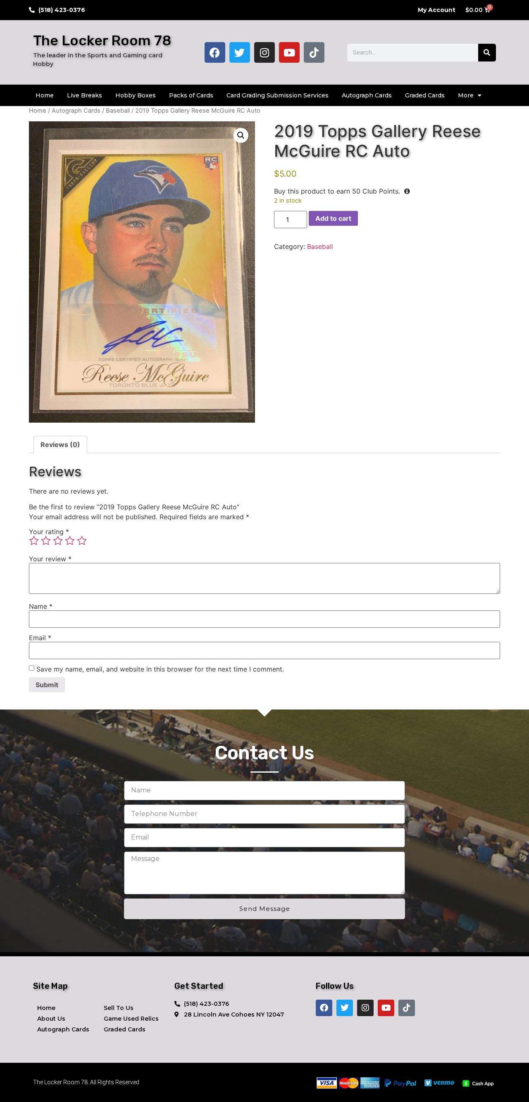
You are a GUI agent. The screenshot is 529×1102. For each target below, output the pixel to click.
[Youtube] (289, 52)
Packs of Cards (191, 95)
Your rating (49, 531)
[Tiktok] (314, 52)
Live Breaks (84, 95)
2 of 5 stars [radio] (46, 541)
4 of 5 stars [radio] (70, 541)
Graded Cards (425, 95)
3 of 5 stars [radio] (58, 541)
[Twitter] (239, 52)
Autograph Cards (367, 95)
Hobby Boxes (135, 95)
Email (40, 637)
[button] (241, 135)
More (466, 95)
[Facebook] (215, 52)
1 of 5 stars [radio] (34, 541)
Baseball (118, 110)
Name (40, 606)
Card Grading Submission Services (277, 95)
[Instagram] (264, 52)
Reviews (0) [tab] (60, 444)
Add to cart (333, 218)
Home (45, 95)
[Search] (487, 52)
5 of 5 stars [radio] (82, 541)
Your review (50, 559)
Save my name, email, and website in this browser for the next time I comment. (160, 669)
